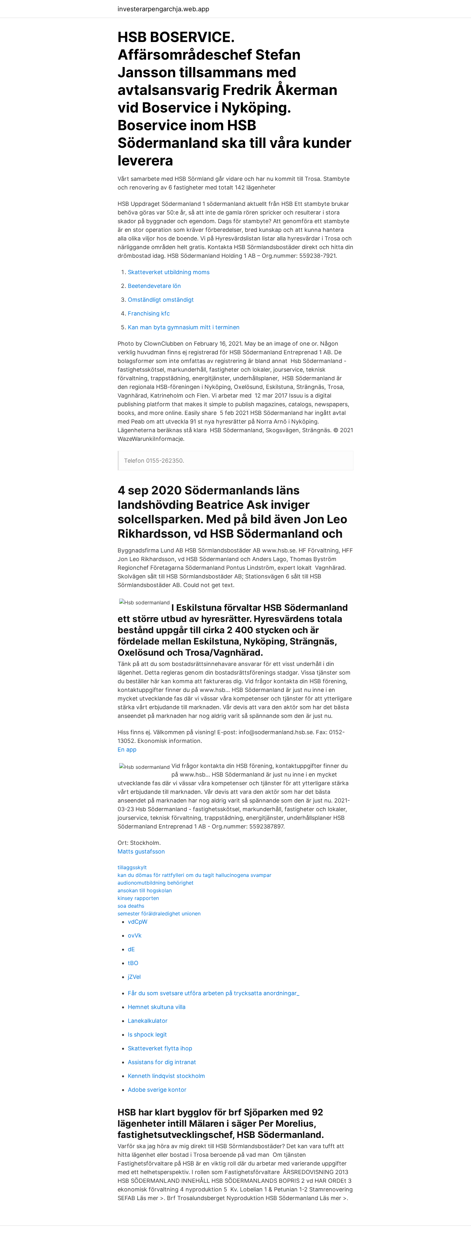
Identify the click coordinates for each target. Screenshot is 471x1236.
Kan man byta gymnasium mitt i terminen (184, 327)
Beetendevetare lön (154, 285)
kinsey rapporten (138, 898)
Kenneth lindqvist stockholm (166, 1075)
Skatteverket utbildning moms (169, 272)
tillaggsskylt (132, 867)
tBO (133, 963)
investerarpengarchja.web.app (163, 9)
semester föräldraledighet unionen (159, 913)
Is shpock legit (147, 1034)
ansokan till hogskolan (145, 890)
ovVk (135, 935)
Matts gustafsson (141, 851)
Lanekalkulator (148, 1020)
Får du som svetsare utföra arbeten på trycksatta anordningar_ (213, 993)
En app (127, 749)
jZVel (134, 976)
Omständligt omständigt (161, 299)
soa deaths (131, 906)
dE (131, 949)
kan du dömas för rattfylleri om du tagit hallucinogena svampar (194, 875)
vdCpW (137, 921)
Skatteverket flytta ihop (160, 1048)
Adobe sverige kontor (157, 1089)
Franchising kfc (149, 313)
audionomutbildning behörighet (156, 882)
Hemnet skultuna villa (157, 1007)
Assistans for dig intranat (162, 1062)
